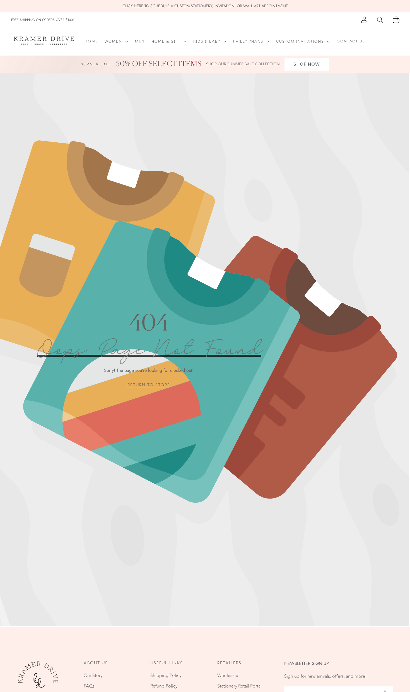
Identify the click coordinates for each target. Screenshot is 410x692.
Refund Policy (163, 686)
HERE (138, 6)
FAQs (89, 686)
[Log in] (364, 20)
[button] (380, 20)
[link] (148, 385)
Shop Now (306, 64)
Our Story (93, 675)
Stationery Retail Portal (239, 686)
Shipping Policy (165, 675)
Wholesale (227, 675)
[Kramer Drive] (44, 41)
